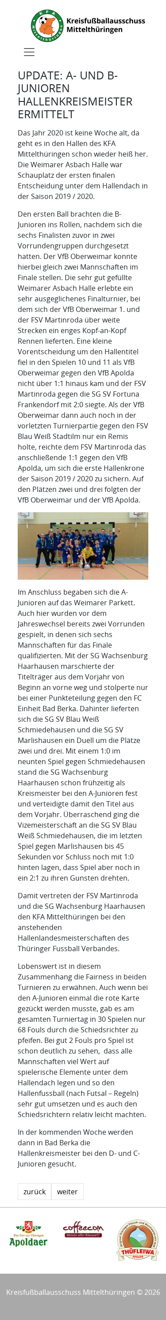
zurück (34, 1191)
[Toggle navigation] (29, 52)
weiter (67, 1191)
